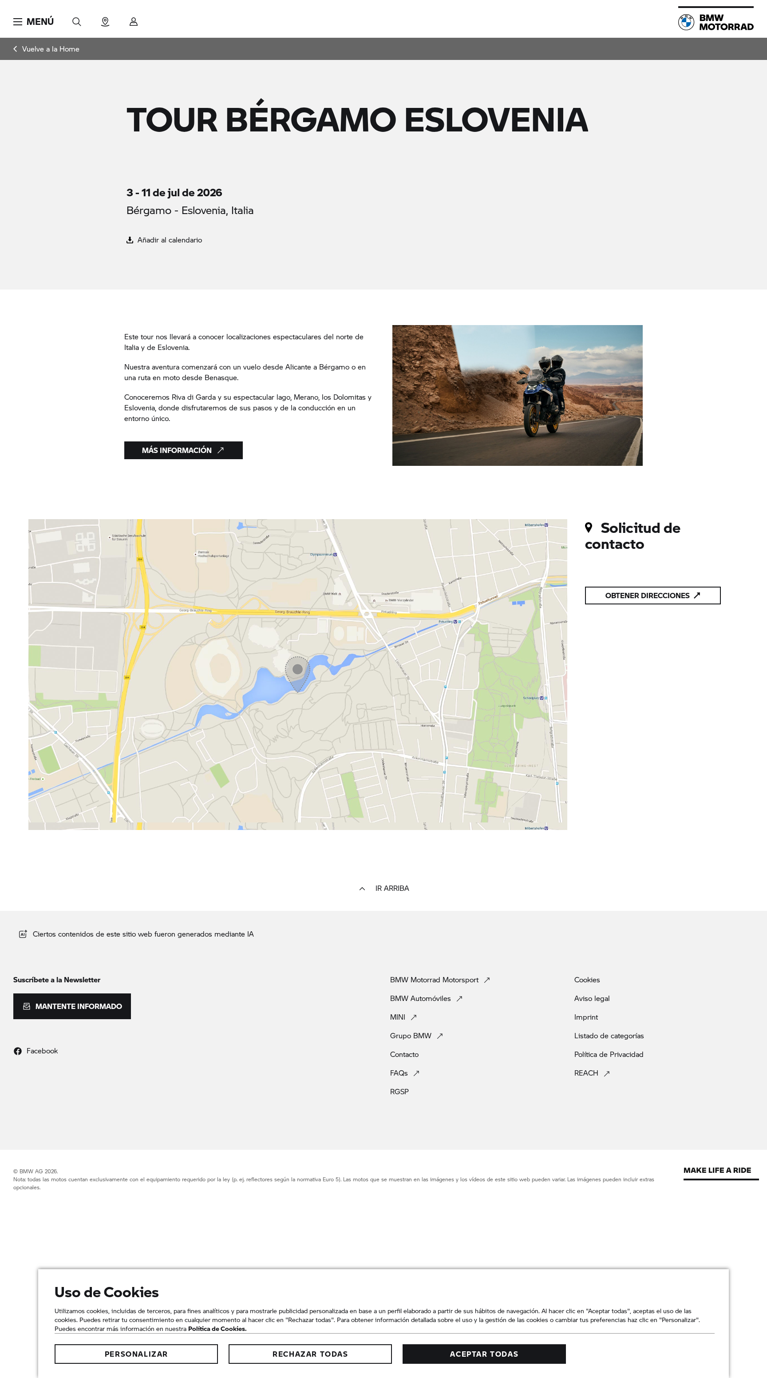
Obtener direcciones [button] (647, 595)
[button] (33, 22)
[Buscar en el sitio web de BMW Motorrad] (76, 19)
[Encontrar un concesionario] (105, 19)
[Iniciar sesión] (133, 19)
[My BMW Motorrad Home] (716, 22)
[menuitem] (46, 49)
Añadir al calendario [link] (168, 239)
